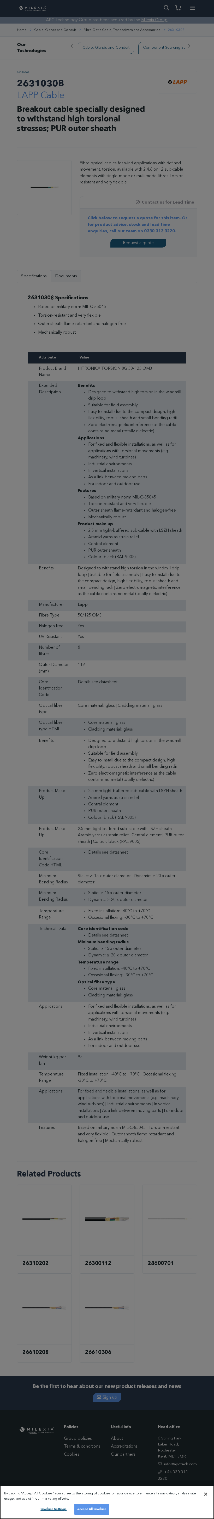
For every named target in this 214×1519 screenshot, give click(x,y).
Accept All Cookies (91, 1509)
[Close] (205, 1494)
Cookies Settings (53, 1509)
